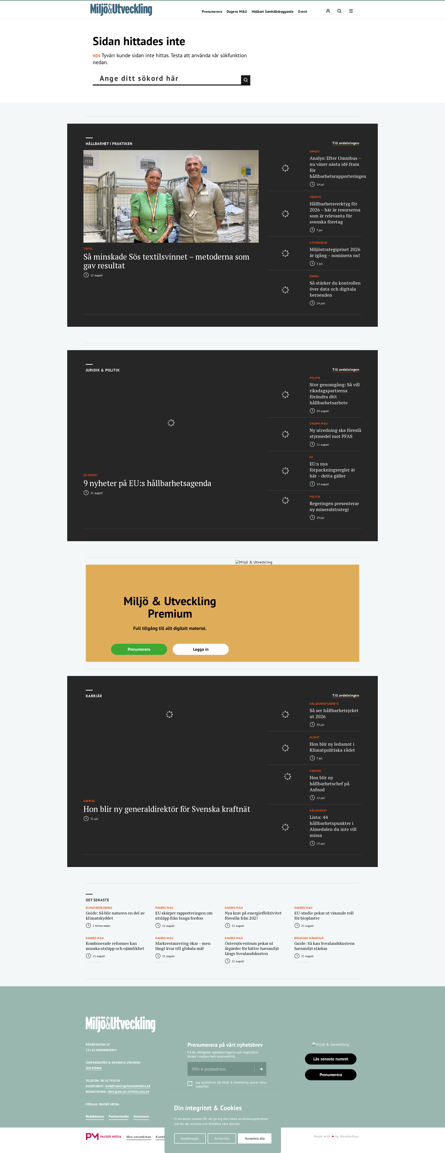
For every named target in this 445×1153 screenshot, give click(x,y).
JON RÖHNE (94, 1068)
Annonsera (141, 1116)
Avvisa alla (221, 1138)
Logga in (201, 649)
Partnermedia (119, 1116)
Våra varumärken (138, 1137)
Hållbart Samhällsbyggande (273, 11)
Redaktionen (95, 1116)
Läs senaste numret (330, 1059)
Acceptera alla (255, 1138)
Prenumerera (212, 11)
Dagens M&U (237, 11)
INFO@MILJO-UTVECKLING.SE (128, 1092)
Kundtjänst (164, 1137)
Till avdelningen (345, 143)
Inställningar (190, 1138)
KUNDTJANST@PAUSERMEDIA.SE (127, 1086)
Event (302, 11)
